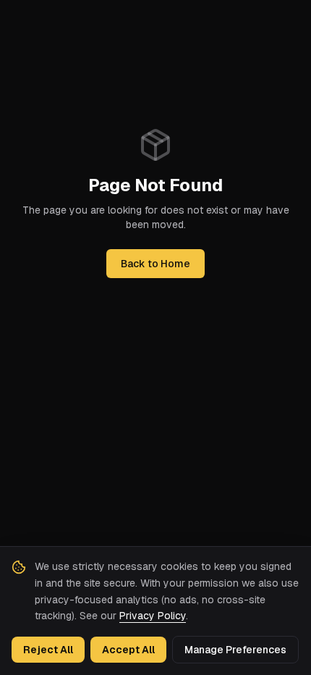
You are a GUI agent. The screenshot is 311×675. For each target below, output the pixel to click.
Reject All (48, 649)
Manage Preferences (235, 649)
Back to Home (155, 263)
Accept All (128, 649)
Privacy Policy (152, 615)
